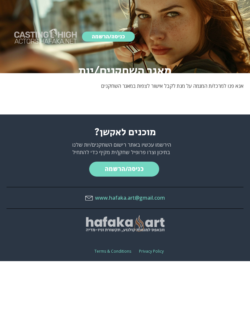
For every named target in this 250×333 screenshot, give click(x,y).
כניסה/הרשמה (108, 36)
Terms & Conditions (112, 251)
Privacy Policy (151, 251)
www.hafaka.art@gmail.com (130, 197)
